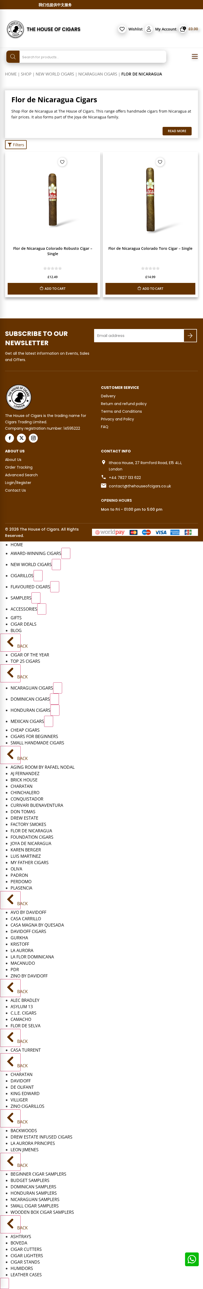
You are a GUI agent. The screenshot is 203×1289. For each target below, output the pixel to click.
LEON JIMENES (25, 1150)
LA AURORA (22, 950)
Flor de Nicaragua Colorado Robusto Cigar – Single (52, 251)
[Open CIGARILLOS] (38, 575)
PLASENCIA (21, 888)
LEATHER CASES (26, 1275)
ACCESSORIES (24, 609)
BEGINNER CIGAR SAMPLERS (38, 1174)
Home (11, 74)
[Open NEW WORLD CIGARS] (56, 564)
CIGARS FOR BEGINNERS (34, 736)
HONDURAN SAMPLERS (34, 1193)
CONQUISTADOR (27, 799)
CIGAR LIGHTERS (27, 1256)
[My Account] (148, 29)
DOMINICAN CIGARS (30, 699)
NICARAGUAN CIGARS (97, 74)
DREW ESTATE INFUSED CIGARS (41, 1137)
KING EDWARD (25, 1093)
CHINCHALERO (25, 792)
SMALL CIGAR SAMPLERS (35, 1206)
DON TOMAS (23, 812)
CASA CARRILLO (26, 919)
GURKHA (19, 938)
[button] (16, 144)
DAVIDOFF (21, 1081)
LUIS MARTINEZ (26, 856)
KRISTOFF (20, 944)
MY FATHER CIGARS (30, 862)
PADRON (19, 875)
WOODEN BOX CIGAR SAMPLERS (42, 1212)
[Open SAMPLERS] (35, 597)
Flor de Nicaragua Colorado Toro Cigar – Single (150, 248)
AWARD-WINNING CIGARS (36, 553)
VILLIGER (19, 1100)
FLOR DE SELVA (25, 1026)
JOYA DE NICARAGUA (31, 843)
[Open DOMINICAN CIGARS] (54, 699)
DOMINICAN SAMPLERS (33, 1187)
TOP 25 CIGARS (25, 661)
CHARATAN (22, 786)
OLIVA (16, 869)
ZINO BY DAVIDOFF (29, 976)
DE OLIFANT (22, 1087)
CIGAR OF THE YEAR (30, 655)
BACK (18, 646)
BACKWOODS (24, 1131)
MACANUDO (23, 963)
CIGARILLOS (22, 576)
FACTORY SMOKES (28, 824)
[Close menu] (4, 1283)
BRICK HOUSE (24, 780)
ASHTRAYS (21, 1236)
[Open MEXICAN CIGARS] (48, 721)
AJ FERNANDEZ (25, 773)
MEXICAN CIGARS (27, 721)
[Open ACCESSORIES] (41, 609)
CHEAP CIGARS (25, 730)
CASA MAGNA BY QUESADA (37, 925)
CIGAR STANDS (25, 1262)
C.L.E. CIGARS (23, 1013)
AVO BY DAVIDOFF (28, 912)
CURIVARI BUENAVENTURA (37, 805)
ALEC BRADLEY (25, 1000)
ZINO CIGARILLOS (27, 1106)
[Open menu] (195, 56)
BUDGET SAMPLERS (30, 1180)
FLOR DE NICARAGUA (31, 831)
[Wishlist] (122, 29)
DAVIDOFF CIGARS (28, 931)
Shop (26, 74)
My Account (166, 29)
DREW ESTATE (24, 818)
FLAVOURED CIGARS (30, 587)
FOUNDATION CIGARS (32, 837)
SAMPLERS (21, 598)
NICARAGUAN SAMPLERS (35, 1199)
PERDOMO (21, 881)
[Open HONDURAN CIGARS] (54, 710)
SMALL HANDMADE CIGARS (37, 743)
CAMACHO (21, 1019)
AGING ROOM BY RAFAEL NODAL (43, 767)
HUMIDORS (22, 1268)
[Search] (13, 57)
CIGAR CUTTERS (26, 1249)
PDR (15, 969)
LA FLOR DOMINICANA (32, 957)
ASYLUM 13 (22, 1007)
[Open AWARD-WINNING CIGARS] (65, 553)
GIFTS (16, 618)
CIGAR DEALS (23, 624)
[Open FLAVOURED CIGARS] (54, 586)
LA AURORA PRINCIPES (33, 1143)
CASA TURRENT (26, 1050)
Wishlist (135, 29)
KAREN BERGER (26, 850)
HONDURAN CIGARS (30, 710)
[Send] (190, 335)
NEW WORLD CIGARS (55, 74)
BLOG (16, 630)
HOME (17, 545)
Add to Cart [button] (55, 288)
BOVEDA (19, 1243)
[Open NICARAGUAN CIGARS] (57, 688)
